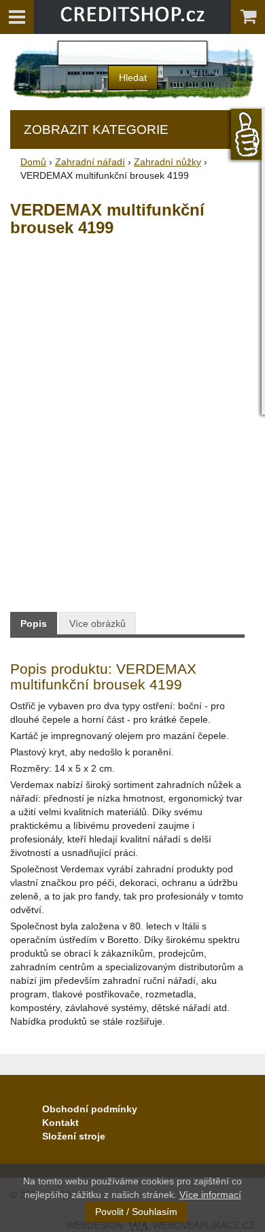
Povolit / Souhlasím (136, 1211)
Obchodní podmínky (89, 1108)
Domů (33, 161)
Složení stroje (73, 1136)
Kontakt (60, 1122)
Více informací (210, 1194)
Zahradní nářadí (90, 161)
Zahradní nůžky (167, 161)
